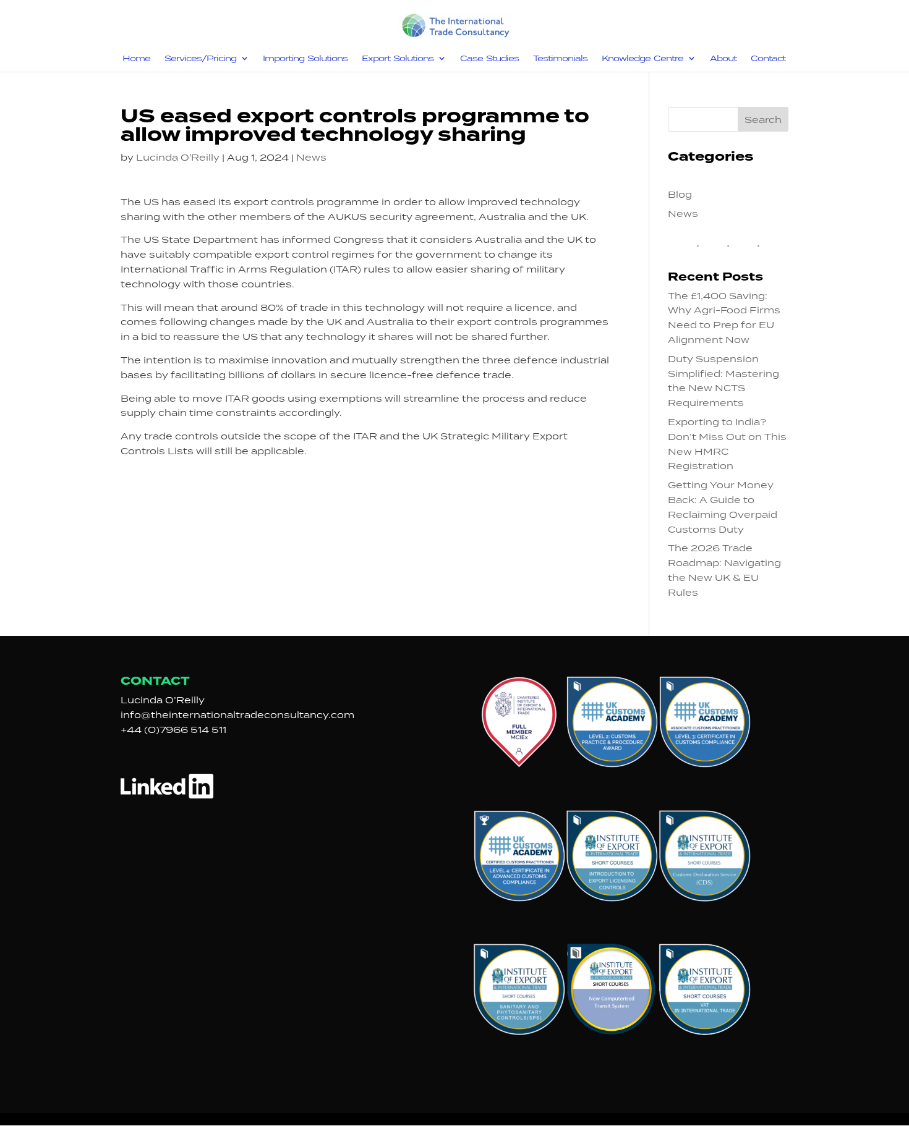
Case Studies (489, 59)
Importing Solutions (305, 59)
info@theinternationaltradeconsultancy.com (237, 715)
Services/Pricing (200, 59)
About (723, 59)
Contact (768, 59)
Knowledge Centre (642, 59)
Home (136, 59)
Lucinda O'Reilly (178, 157)
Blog (680, 194)
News (311, 157)
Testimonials (560, 59)
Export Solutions (397, 59)
